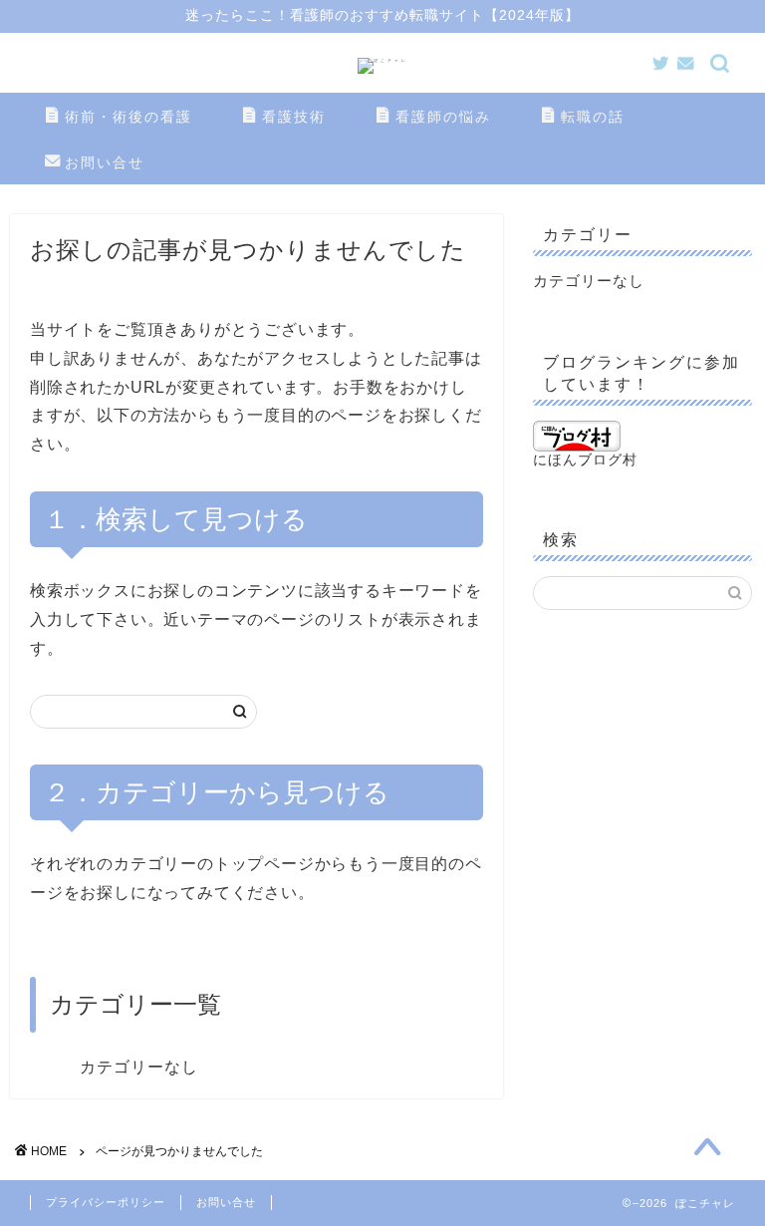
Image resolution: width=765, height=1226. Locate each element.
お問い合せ (104, 162)
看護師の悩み (443, 117)
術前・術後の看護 (128, 117)
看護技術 (294, 117)
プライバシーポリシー (105, 1202)
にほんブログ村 (585, 460)
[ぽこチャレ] (383, 60)
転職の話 (593, 117)
